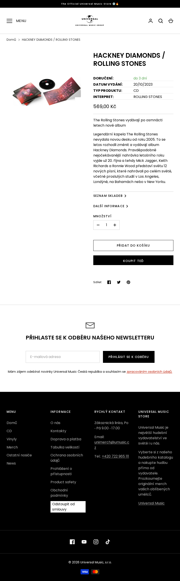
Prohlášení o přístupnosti (61, 471)
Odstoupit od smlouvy (63, 507)
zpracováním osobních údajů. (149, 371)
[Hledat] (161, 21)
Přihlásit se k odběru (128, 357)
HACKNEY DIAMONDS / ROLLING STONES (51, 39)
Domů (11, 39)
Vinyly (12, 439)
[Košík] (171, 21)
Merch (12, 447)
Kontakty (58, 430)
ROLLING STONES (147, 96)
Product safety (63, 482)
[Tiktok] (108, 542)
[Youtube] (84, 542)
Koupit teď (133, 261)
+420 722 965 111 (115, 456)
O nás (55, 422)
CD (9, 430)
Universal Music (151, 503)
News (11, 463)
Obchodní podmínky (59, 493)
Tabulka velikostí (64, 447)
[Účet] (150, 21)
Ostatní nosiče (19, 455)
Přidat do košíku (133, 245)
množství (102, 216)
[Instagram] (96, 542)
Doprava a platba (65, 439)
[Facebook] (72, 542)
